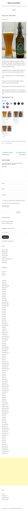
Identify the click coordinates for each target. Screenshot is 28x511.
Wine (3, 275)
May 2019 (4, 327)
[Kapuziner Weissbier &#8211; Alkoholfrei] (18, 114)
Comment (5, 166)
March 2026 (4, 284)
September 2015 (5, 390)
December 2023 (5, 303)
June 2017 (4, 357)
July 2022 (4, 311)
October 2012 (5, 453)
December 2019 (5, 325)
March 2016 (4, 379)
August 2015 (4, 392)
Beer (14, 141)
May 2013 (4, 440)
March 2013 (4, 444)
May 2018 (4, 343)
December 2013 (5, 428)
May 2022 (4, 314)
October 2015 (5, 388)
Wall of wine (4, 262)
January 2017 (4, 361)
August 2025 (4, 287)
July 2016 (4, 372)
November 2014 (5, 408)
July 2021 (4, 316)
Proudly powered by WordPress (15, 508)
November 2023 (5, 305)
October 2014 (5, 410)
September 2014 (5, 411)
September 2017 (5, 352)
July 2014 (4, 415)
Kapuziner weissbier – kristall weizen (6, 119)
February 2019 (5, 332)
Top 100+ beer (5, 255)
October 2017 (5, 350)
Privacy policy (5, 249)
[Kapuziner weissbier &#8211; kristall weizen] (7, 114)
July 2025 (4, 289)
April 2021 (4, 320)
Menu (14, 9)
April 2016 (4, 377)
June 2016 (4, 374)
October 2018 (5, 339)
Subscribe (5, 237)
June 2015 (4, 395)
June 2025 (4, 291)
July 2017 (4, 356)
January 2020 (4, 323)
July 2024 (4, 296)
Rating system (5, 251)
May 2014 (4, 419)
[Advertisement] (14, 472)
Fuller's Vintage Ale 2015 (7, 223)
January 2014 (4, 426)
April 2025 (4, 294)
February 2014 (5, 424)
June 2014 (4, 417)
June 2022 (4, 312)
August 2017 (4, 354)
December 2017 (5, 347)
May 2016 (4, 375)
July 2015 (4, 393)
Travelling (4, 257)
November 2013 (5, 429)
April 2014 (4, 420)
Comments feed (5, 497)
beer (21, 141)
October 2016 (5, 366)
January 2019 (4, 334)
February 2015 (5, 402)
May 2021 (4, 318)
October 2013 (5, 431)
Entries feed (4, 495)
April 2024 (4, 298)
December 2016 (5, 363)
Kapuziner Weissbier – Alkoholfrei (16, 119)
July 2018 (4, 341)
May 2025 (4, 293)
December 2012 (5, 449)
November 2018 (5, 338)
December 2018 (5, 336)
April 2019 (4, 329)
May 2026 (4, 280)
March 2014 (4, 422)
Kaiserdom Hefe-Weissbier (7, 221)
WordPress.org (5, 499)
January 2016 (4, 383)
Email (3, 189)
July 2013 (4, 437)
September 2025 (5, 285)
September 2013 (5, 433)
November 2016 (5, 365)
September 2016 (5, 368)
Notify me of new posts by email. (12, 203)
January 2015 (4, 404)
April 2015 (4, 399)
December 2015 (5, 384)
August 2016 (4, 370)
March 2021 (4, 321)
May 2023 (4, 309)
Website (4, 195)
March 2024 (4, 300)
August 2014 (4, 413)
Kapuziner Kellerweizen (5, 132)
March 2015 (4, 401)
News (3, 273)
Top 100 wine (5, 253)
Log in (3, 494)
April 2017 (4, 359)
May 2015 (4, 397)
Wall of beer (4, 260)
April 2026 (4, 282)
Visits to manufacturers (7, 258)
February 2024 (5, 302)
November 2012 (5, 451)
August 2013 (4, 435)
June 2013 (4, 438)
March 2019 (4, 330)
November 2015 (5, 386)
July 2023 (4, 307)
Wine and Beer (14, 3)
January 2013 (4, 447)
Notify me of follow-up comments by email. (14, 200)
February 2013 (5, 446)
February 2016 (5, 381)
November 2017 (5, 348)
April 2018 (4, 345)
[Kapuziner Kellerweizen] (7, 128)
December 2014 (5, 406)
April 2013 (4, 442)
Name (4, 183)
